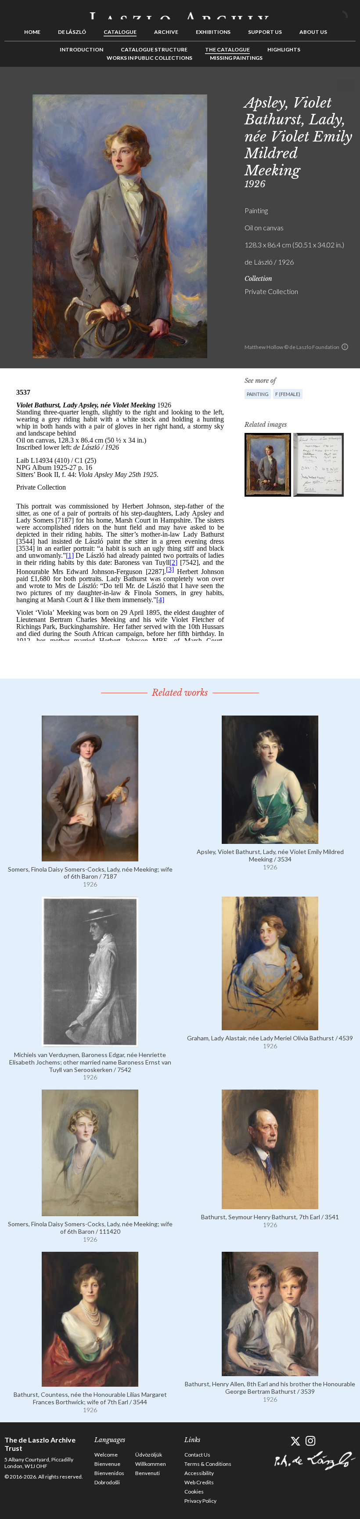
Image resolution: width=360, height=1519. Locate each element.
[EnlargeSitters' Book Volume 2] (318, 465)
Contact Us (197, 1454)
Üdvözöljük (148, 1454)
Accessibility (199, 1473)
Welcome (106, 1454)
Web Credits (199, 1482)
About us (313, 32)
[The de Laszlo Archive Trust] (180, 11)
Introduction (81, 49)
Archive (166, 32)
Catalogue (120, 32)
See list (335, 86)
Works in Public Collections (149, 58)
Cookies (194, 1491)
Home (32, 32)
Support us (265, 32)
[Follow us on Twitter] (295, 1440)
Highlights (283, 49)
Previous (321, 86)
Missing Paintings (236, 58)
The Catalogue (227, 49)
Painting (258, 394)
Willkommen (150, 1464)
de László (72, 32)
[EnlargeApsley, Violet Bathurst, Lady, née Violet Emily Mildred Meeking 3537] (268, 465)
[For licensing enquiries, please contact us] (345, 347)
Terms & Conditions (207, 1464)
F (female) (287, 394)
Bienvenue (107, 1464)
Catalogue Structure (154, 49)
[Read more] (90, 857)
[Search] (349, 12)
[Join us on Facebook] (279, 1440)
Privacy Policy (200, 1500)
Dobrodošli (107, 1482)
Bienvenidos (109, 1473)
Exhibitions (213, 32)
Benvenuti (147, 1473)
